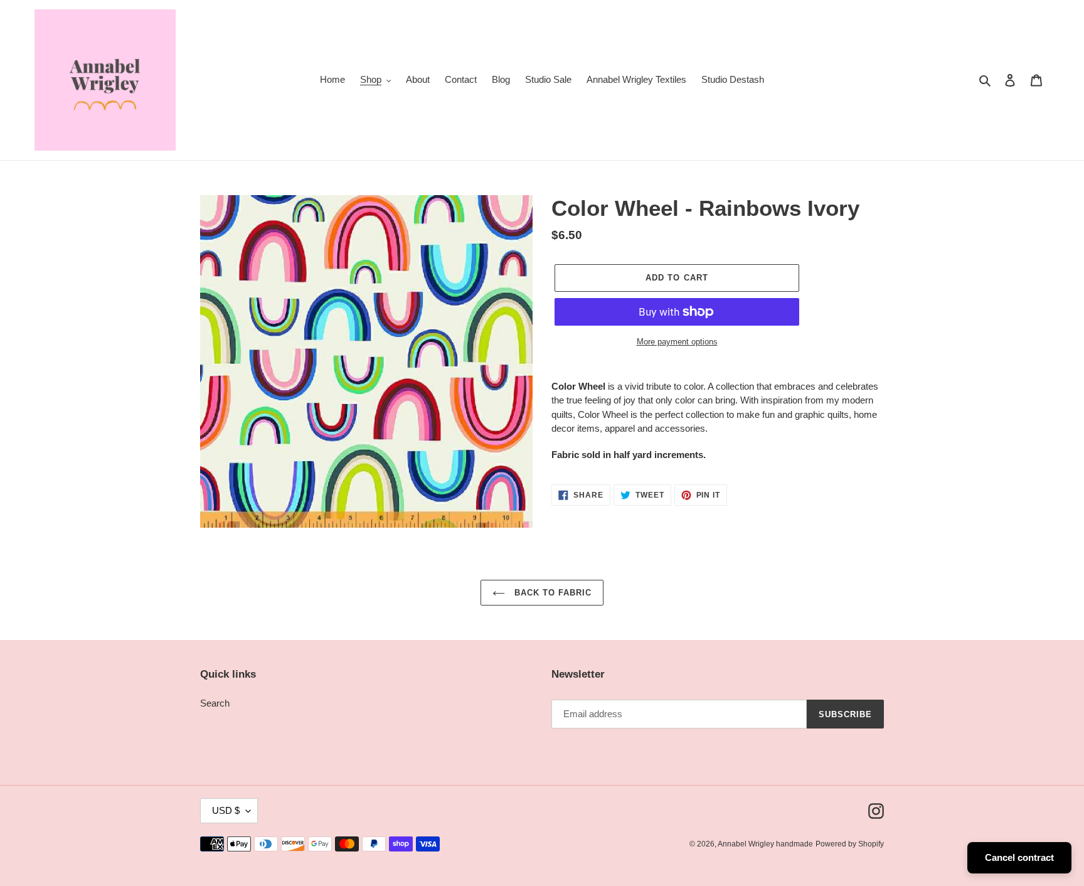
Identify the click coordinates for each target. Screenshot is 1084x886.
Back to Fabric (551, 592)
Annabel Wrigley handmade (765, 844)
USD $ (226, 810)
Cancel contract (1019, 857)
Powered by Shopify (850, 844)
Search (215, 703)
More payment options (677, 341)
